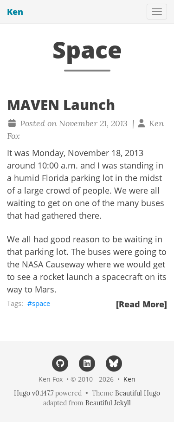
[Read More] (141, 304)
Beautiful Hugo (137, 393)
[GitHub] (60, 362)
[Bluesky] (113, 362)
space (41, 303)
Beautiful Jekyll (108, 403)
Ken (15, 11)
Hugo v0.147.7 (33, 393)
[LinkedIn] (87, 362)
